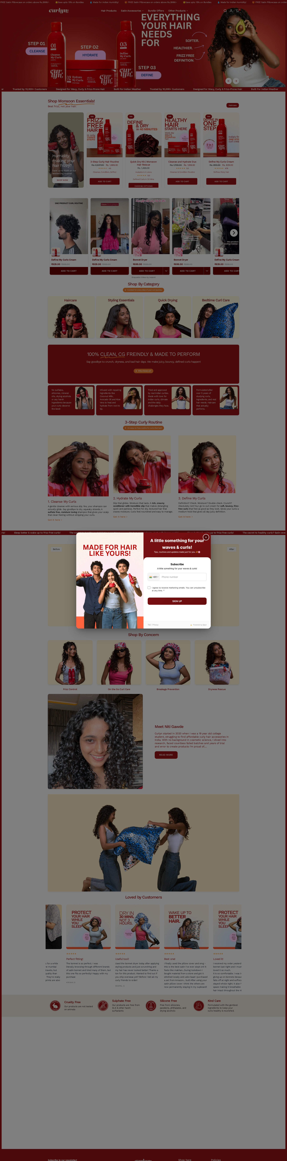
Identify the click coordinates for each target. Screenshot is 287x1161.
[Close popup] (206, 537)
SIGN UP (177, 601)
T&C (149, 625)
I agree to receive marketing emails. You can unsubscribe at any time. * (178, 589)
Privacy (155, 625)
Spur (205, 625)
